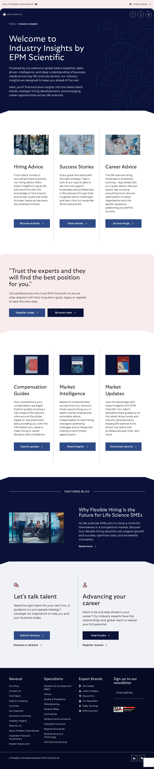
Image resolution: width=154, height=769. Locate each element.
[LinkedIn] (134, 758)
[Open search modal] (133, 14)
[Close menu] (149, 14)
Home (12, 24)
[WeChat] (142, 758)
